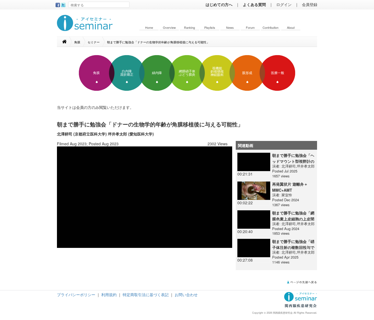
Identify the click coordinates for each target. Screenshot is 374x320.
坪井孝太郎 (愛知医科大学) (131, 134)
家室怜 (286, 194)
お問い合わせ (186, 294)
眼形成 (247, 73)
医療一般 (277, 73)
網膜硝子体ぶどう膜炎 (187, 73)
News (230, 28)
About (291, 28)
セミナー (94, 42)
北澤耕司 (288, 166)
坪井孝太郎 (306, 166)
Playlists (209, 28)
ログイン (284, 4)
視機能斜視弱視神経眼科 (217, 71)
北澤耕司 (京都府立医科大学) (82, 134)
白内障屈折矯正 (126, 73)
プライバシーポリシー (76, 294)
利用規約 (109, 294)
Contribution (270, 28)
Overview (169, 28)
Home (149, 28)
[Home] (67, 42)
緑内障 (157, 73)
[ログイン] (144, 196)
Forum (250, 28)
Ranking (189, 28)
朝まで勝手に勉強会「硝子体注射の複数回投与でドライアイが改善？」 (293, 247)
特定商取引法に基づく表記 (146, 294)
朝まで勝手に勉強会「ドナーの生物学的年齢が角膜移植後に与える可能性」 (158, 42)
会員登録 (309, 4)
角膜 (77, 42)
